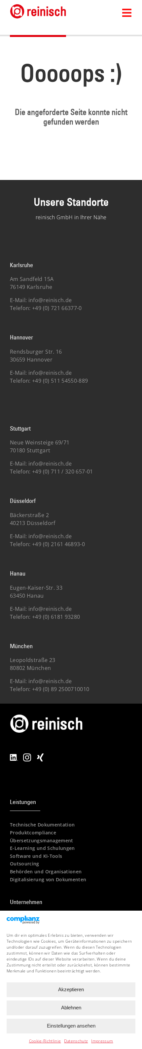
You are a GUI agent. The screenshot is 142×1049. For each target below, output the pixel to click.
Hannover (21, 337)
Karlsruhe (21, 265)
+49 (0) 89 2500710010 (60, 689)
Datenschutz (76, 1041)
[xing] (40, 756)
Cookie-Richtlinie (45, 1041)
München (21, 646)
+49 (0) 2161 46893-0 (58, 544)
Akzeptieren (71, 989)
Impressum (102, 1041)
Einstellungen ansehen (71, 1026)
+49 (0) (62, 471)
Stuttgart (20, 428)
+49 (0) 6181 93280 (55, 616)
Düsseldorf (23, 501)
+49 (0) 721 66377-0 (56, 308)
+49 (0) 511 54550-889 (59, 380)
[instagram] (27, 756)
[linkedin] (14, 756)
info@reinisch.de (50, 300)
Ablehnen (71, 1007)
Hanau (17, 573)
